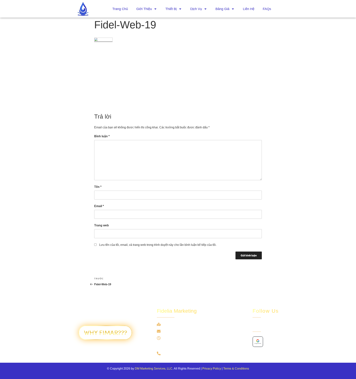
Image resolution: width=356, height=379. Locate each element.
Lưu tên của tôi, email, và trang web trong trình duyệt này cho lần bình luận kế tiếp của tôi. (157, 244)
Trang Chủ (120, 9)
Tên (97, 186)
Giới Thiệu (144, 9)
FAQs (267, 9)
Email (99, 206)
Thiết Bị (171, 9)
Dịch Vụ (196, 9)
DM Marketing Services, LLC (153, 368)
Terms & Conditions (236, 368)
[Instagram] (264, 325)
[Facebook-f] (256, 325)
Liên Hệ (248, 9)
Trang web (101, 225)
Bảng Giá (222, 9)
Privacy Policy (211, 368)
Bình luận (102, 136)
